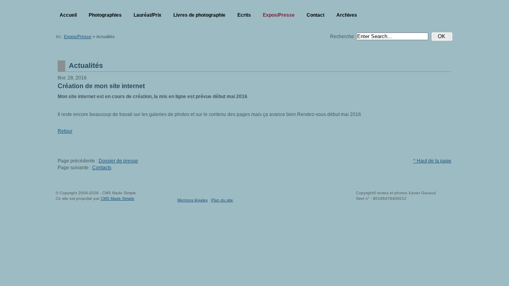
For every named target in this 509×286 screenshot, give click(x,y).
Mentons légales (192, 200)
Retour (65, 131)
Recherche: (343, 36)
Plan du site (222, 200)
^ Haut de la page (432, 161)
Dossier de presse (118, 161)
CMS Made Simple (117, 198)
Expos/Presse (77, 36)
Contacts (101, 167)
